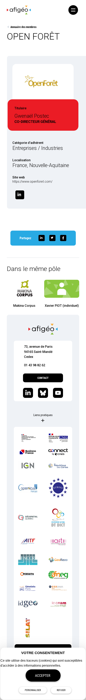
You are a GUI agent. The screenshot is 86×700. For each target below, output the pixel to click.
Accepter (42, 675)
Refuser (61, 690)
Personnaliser (33, 690)
